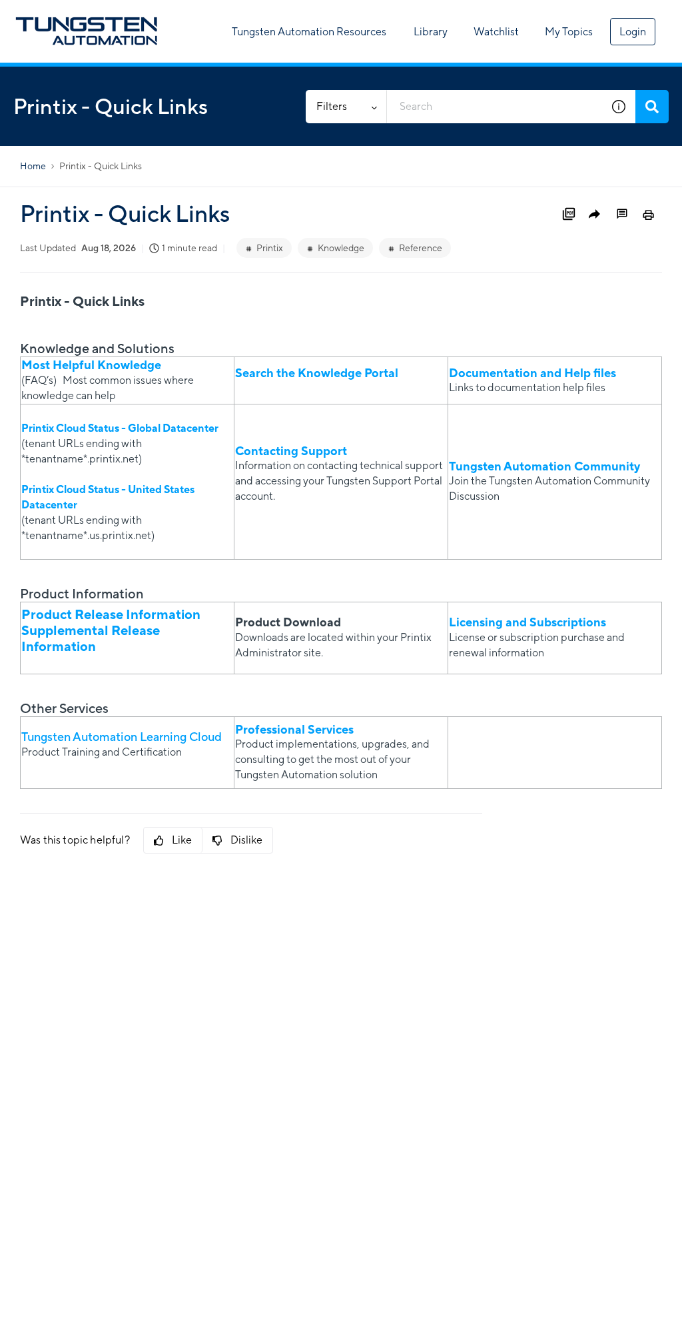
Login (632, 31)
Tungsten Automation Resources (309, 31)
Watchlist (496, 31)
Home (33, 166)
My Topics (569, 31)
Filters (331, 106)
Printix (269, 248)
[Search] (652, 106)
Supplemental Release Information (90, 638)
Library (431, 31)
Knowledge (341, 248)
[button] (618, 106)
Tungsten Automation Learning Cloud (121, 737)
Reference (420, 248)
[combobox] (494, 106)
